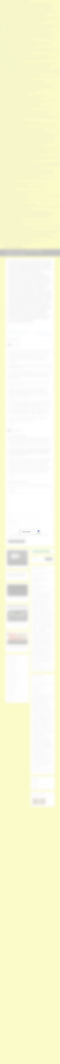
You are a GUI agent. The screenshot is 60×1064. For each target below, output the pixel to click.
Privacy (37, 533)
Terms (39, 533)
